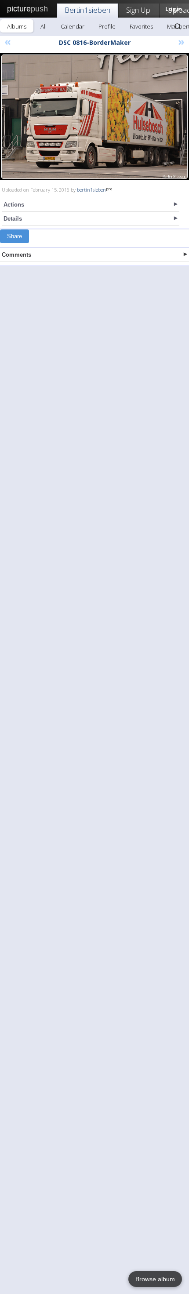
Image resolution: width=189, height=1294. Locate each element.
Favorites (141, 26)
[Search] (178, 26)
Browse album (155, 1279)
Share (14, 236)
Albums (16, 26)
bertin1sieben (91, 189)
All (43, 26)
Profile (107, 26)
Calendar (72, 26)
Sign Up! (139, 10)
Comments (16, 254)
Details (13, 218)
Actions (14, 204)
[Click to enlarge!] (94, 116)
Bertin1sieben (87, 10)
